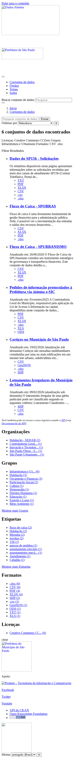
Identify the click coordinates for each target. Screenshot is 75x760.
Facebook (8, 690)
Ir (56, 123)
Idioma (6, 754)
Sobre (13, 93)
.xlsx (21, 198)
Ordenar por (9, 123)
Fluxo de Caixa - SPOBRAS (33, 206)
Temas (14, 89)
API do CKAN (19, 710)
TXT (21, 180)
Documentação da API (13, 423)
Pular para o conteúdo (15, 3)
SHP (21, 372)
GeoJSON (24, 365)
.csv (20, 194)
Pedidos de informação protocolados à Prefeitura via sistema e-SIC (41, 289)
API (63, 420)
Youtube (7, 703)
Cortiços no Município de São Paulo (39, 339)
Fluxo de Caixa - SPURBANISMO (38, 247)
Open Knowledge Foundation (28, 714)
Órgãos (14, 85)
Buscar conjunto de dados (18, 100)
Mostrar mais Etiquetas (16, 566)
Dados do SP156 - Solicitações (34, 158)
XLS (21, 328)
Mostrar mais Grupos (15, 510)
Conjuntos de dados (22, 82)
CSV (21, 191)
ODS (21, 332)
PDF (21, 184)
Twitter (6, 696)
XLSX (22, 187)
